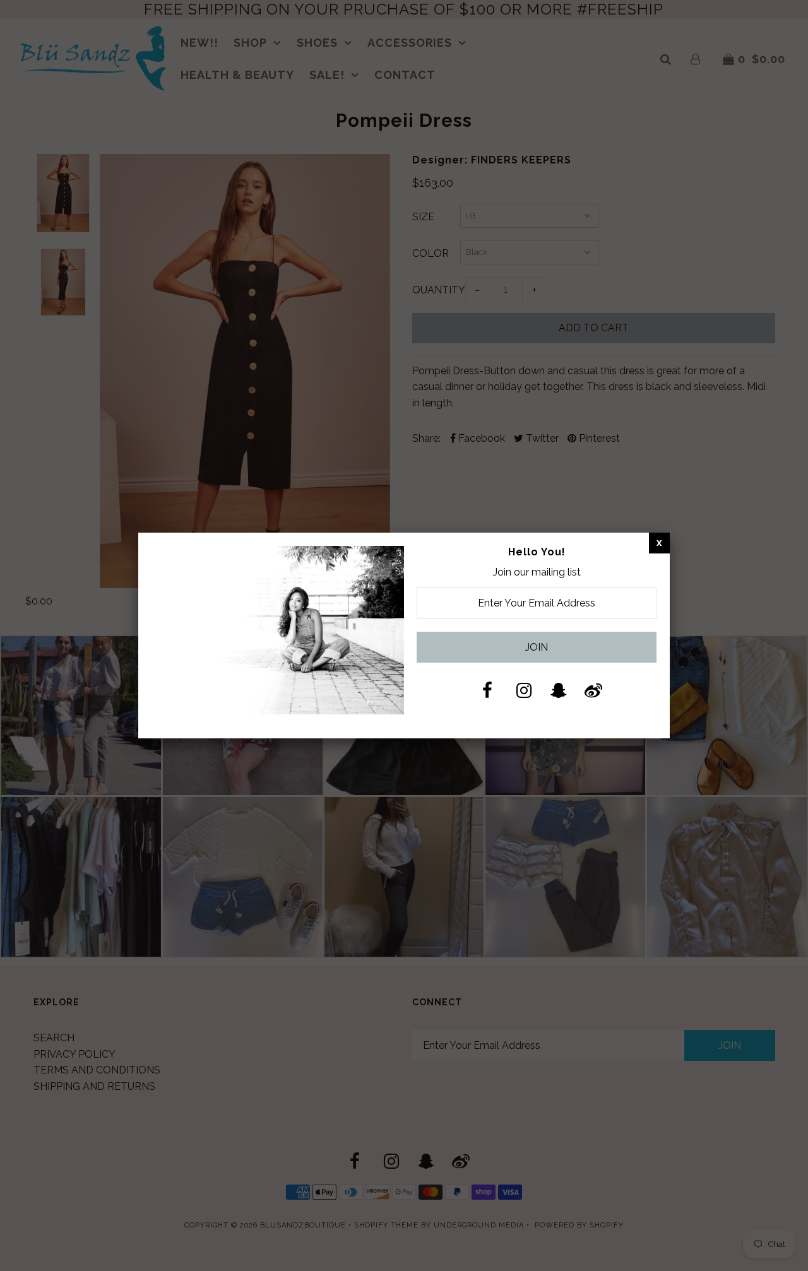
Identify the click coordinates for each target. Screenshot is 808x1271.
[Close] (659, 543)
